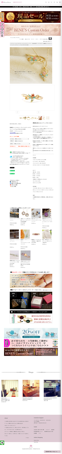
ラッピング (47, 429)
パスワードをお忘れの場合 (44, 39)
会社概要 (35, 433)
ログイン (37, 39)
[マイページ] (54, 2)
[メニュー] (60, 2)
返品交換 (52, 429)
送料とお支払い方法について (47, 41)
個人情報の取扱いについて (38, 431)
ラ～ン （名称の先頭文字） (33, 43)
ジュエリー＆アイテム (18, 43)
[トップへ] (6, 2)
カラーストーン (26, 43)
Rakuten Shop (36, 440)
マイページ (32, 39)
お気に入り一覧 (27, 39)
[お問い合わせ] (49, 2)
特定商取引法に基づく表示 (48, 431)
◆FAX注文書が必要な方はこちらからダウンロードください (19, 164)
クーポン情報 (21, 39)
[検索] (46, 2)
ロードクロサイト (40, 43)
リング (23, 43)
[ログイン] (51, 2)
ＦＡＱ (40, 433)
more (28, 437)
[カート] (57, 2)
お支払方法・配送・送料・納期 (39, 429)
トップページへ (12, 43)
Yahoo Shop (36, 442)
